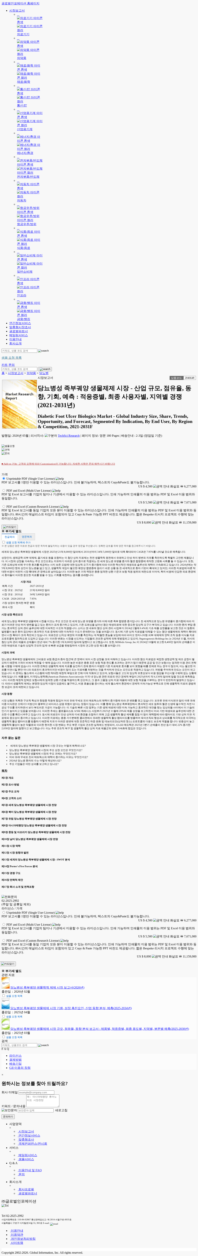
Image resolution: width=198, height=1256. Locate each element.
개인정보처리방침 (23, 1238)
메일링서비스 (18, 335)
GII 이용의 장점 (20, 1067)
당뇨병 (44, 373)
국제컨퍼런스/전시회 (32, 1143)
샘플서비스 (26, 1159)
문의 (21, 1174)
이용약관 (16, 1234)
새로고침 (60, 1110)
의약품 (31, 373)
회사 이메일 (10, 1092)
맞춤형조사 (26, 1139)
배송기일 (15, 1063)
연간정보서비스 (20, 323)
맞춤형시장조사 (20, 327)
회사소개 (15, 343)
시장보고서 (17, 10)
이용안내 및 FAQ (30, 1170)
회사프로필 (26, 1189)
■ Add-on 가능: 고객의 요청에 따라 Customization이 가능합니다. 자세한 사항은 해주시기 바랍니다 (58, 463)
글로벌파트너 (18, 331)
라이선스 (15, 1055)
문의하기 (8, 1116)
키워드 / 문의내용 (14, 1106)
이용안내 (15, 339)
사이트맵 (16, 1242)
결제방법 (15, 1059)
